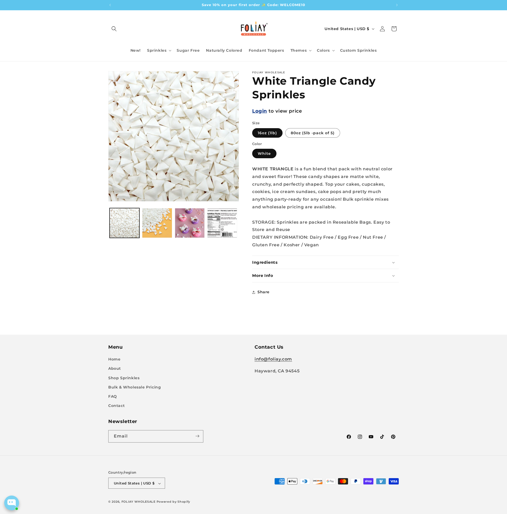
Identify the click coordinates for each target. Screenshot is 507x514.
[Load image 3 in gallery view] (190, 223)
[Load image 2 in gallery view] (157, 223)
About (114, 368)
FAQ (112, 396)
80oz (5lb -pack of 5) (313, 133)
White (264, 153)
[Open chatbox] (11, 503)
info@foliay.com (273, 359)
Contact (116, 405)
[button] (114, 29)
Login (259, 111)
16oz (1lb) (267, 133)
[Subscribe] (197, 436)
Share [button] (263, 292)
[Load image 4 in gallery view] (222, 223)
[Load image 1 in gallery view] (124, 223)
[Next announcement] (397, 5)
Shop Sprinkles (123, 378)
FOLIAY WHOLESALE (138, 502)
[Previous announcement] (110, 5)
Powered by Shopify (173, 502)
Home (114, 359)
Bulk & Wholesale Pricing (134, 387)
